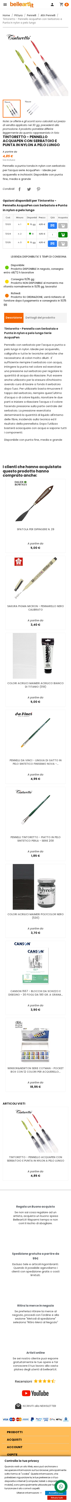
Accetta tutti (56, 1493)
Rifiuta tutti (57, 1497)
